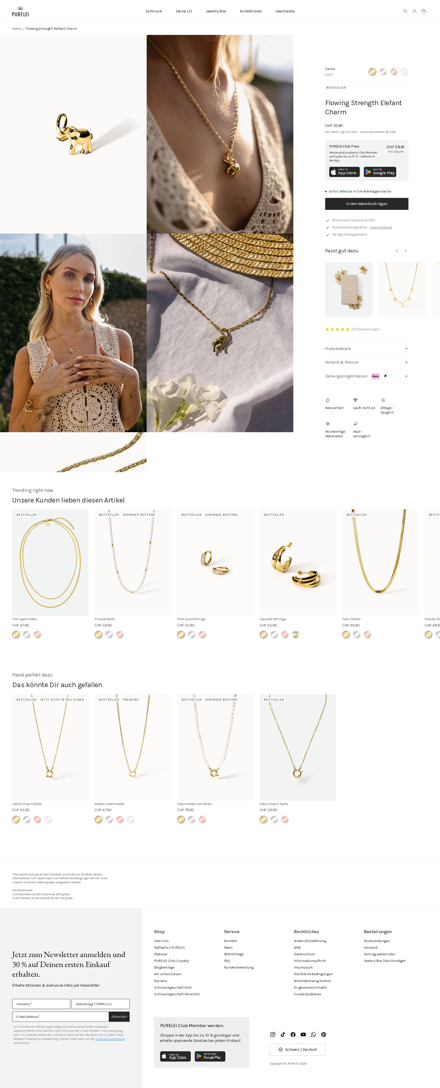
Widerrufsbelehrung (310, 941)
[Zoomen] (73, 134)
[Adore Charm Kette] (298, 747)
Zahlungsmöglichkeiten (346, 376)
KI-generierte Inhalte (310, 987)
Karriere (160, 981)
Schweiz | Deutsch (301, 1049)
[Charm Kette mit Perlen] (215, 747)
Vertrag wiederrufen (379, 954)
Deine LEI (184, 11)
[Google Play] (210, 1056)
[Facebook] (293, 1034)
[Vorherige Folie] (396, 250)
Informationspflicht (310, 961)
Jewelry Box (216, 11)
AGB (297, 947)
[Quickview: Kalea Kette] (403, 289)
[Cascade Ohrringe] (298, 562)
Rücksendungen (377, 941)
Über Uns (161, 941)
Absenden (119, 1016)
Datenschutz (304, 954)
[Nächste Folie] (405, 250)
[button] (405, 11)
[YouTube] (303, 1034)
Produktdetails (338, 348)
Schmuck (154, 11)
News (228, 947)
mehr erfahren (381, 227)
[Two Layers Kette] (50, 562)
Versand (370, 947)
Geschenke (285, 11)
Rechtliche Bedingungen (313, 974)
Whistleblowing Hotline (312, 981)
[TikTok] (283, 1034)
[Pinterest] (324, 1034)
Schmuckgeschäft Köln (173, 987)
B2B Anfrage (234, 954)
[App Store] (175, 1056)
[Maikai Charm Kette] (133, 747)
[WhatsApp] (313, 1034)
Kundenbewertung (239, 967)
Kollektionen (251, 11)
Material (160, 954)
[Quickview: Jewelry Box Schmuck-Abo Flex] (349, 289)
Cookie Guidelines (307, 994)
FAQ (227, 961)
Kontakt (230, 941)
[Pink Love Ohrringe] (215, 562)
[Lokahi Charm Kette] (50, 747)
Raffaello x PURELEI (169, 947)
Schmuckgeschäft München (177, 994)
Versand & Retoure (342, 362)
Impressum (303, 967)
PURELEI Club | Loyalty (171, 961)
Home (16, 28)
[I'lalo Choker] (380, 562)
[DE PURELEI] (20, 11)
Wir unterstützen (168, 974)
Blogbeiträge (164, 967)
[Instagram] (273, 1034)
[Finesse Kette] (133, 562)
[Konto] (414, 11)
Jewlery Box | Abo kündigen (385, 961)
